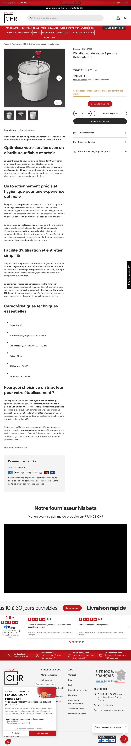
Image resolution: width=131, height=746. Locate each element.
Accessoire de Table (19, 44)
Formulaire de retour (78, 690)
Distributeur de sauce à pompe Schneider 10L (44, 44)
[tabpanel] (34, 292)
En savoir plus (57, 608)
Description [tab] (10, 130)
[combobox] (65, 18)
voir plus (42, 627)
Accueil (6, 44)
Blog (70, 680)
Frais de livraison (80, 79)
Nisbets (76, 49)
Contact (72, 675)
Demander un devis (100, 104)
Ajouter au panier (110, 113)
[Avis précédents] (24, 627)
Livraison (72, 695)
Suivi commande (76, 708)
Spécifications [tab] (27, 130)
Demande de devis (77, 713)
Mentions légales (49, 675)
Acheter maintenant (100, 121)
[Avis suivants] (129, 627)
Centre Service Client (70, 3)
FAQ (70, 685)
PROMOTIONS (50, 37)
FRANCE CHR (14, 737)
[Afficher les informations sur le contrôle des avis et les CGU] (20, 631)
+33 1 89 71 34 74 (106, 705)
